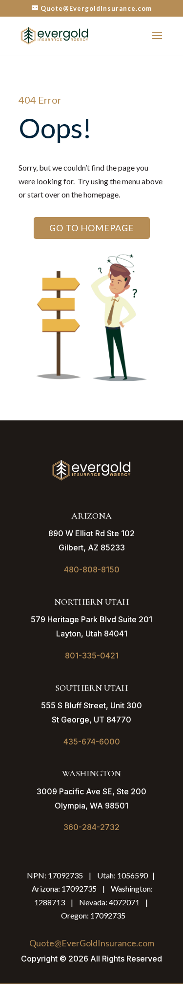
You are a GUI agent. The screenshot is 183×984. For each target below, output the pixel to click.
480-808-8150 (92, 569)
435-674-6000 (91, 741)
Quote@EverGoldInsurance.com (91, 943)
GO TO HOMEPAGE (91, 227)
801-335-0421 (92, 655)
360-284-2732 (91, 827)
